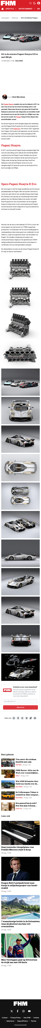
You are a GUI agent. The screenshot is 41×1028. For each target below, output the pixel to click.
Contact (4, 1018)
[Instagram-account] (23, 1011)
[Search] (30, 3)
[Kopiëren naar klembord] (30, 718)
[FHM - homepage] (8, 3)
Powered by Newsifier (20, 1025)
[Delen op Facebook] (18, 718)
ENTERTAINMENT (25, 9)
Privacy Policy (15, 1018)
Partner (18, 765)
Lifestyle (19, 808)
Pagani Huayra (8, 104)
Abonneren (20, 707)
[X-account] (11, 1011)
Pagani (18, 117)
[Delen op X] (22, 718)
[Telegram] (26, 718)
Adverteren (10, 1021)
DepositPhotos (22, 1021)
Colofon (36, 1018)
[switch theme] (34, 3)
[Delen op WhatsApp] (14, 718)
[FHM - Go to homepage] (20, 1003)
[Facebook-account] (17, 1011)
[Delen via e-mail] (35, 718)
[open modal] (38, 3)
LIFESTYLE (9, 9)
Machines (19, 61)
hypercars (16, 129)
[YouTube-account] (29, 1011)
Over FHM (27, 1018)
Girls (17, 776)
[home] (2, 9)
